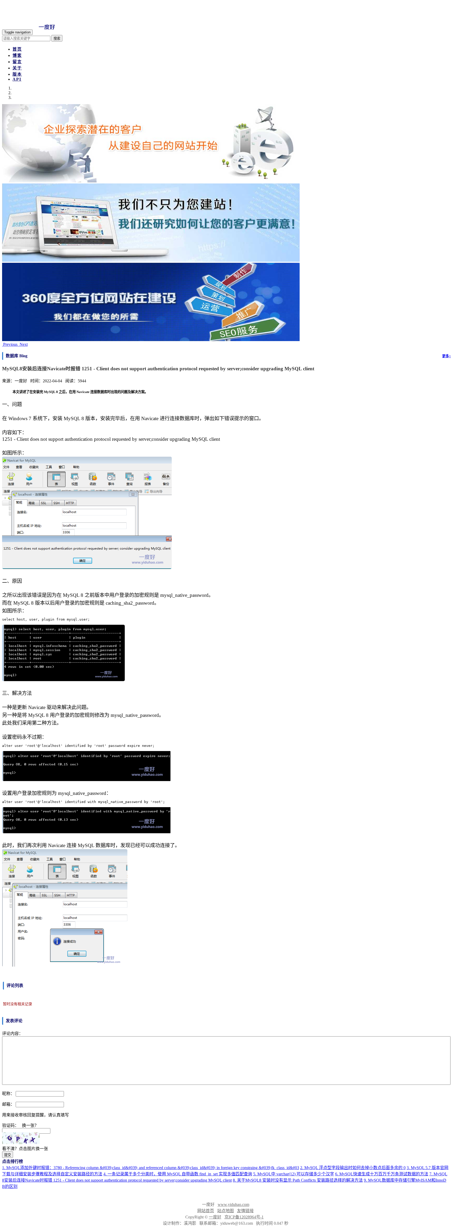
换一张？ (30, 1125)
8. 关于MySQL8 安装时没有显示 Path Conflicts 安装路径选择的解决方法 (298, 1180)
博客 (17, 55)
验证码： (10, 1125)
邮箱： (8, 1104)
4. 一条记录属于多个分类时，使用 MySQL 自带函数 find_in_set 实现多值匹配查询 (177, 1174)
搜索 (57, 38)
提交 (7, 1155)
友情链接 (245, 1211)
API (17, 79)
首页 (17, 49)
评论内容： (12, 1033)
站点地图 (225, 1211)
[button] (10, 344)
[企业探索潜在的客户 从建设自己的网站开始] (151, 181)
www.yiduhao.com (233, 1204)
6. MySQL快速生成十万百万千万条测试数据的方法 (381, 1174)
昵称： (8, 1093)
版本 (17, 74)
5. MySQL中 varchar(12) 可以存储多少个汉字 (293, 1174)
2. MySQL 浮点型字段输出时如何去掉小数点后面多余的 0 (353, 1167)
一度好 (215, 1217)
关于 (17, 68)
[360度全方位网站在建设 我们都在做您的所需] (151, 339)
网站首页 (205, 1211)
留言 (17, 61)
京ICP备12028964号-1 (244, 1217)
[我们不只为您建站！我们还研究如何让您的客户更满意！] (151, 260)
